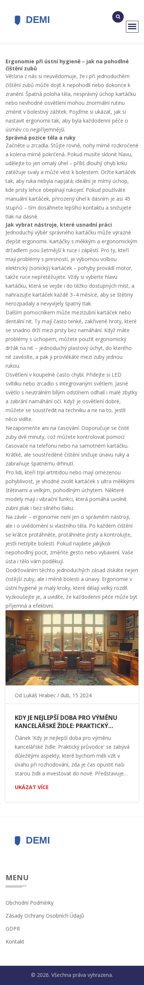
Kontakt (15, 941)
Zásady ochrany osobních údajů (45, 915)
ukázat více (32, 787)
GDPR (13, 928)
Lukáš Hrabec (39, 695)
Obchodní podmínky (30, 902)
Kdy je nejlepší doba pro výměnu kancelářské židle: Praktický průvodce (66, 722)
